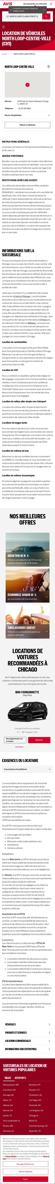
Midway (32, 323)
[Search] (46, 16)
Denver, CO (8, 1110)
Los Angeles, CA (36, 1110)
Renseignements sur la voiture (14, 740)
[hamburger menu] (51, 4)
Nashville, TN (35, 1131)
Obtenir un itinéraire (27, 125)
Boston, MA (8, 1126)
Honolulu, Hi (8, 1131)
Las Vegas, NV (35, 1100)
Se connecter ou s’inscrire (35, 4)
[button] (27, 85)
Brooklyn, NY (35, 1085)
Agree (25, 1179)
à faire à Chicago (22, 296)
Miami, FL (33, 1120)
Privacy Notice (11, 1156)
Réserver (39, 740)
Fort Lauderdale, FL (11, 1120)
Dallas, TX (7, 1100)
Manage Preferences (25, 1164)
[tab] (9, 1078)
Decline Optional (25, 1172)
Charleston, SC (35, 1095)
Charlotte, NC (35, 1105)
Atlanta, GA (8, 1105)
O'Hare (44, 319)
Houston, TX (34, 1090)
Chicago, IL (34, 1115)
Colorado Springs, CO (38, 1126)
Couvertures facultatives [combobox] (15, 769)
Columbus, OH (9, 1090)
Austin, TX (7, 1115)
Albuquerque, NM (11, 1085)
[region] (27, 1159)
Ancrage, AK (8, 1095)
